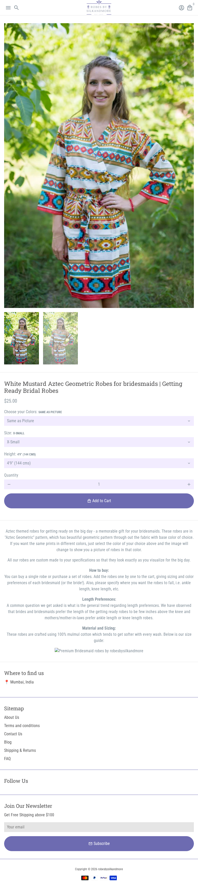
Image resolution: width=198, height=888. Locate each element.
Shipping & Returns (20, 750)
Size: (14, 432)
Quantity (11, 475)
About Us (11, 717)
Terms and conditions (22, 725)
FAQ (7, 758)
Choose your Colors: (33, 411)
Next (189, 165)
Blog (8, 742)
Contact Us (13, 733)
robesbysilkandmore (110, 869)
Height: (20, 454)
